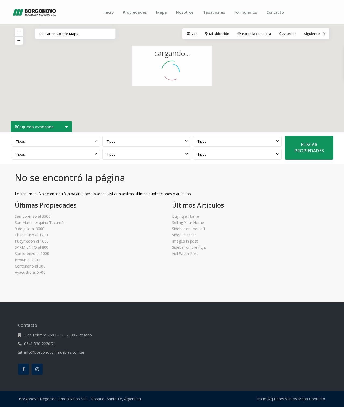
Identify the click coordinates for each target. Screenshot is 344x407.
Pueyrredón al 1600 (32, 241)
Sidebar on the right (189, 247)
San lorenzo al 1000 (32, 253)
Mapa (161, 12)
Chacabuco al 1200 (31, 234)
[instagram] (37, 369)
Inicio (108, 12)
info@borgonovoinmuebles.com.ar (54, 352)
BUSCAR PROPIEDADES (309, 148)
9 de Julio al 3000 (29, 228)
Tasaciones (214, 12)
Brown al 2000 (27, 259)
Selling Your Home (188, 222)
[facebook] (23, 369)
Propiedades (135, 12)
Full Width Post (185, 253)
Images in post (185, 241)
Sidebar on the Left (188, 228)
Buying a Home (185, 216)
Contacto (275, 12)
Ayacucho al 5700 (30, 272)
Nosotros (185, 12)
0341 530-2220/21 (40, 343)
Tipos (20, 141)
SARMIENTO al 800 (31, 247)
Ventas (291, 398)
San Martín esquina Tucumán (40, 222)
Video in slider (184, 234)
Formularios (245, 12)
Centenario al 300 (30, 266)
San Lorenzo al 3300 (33, 216)
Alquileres (275, 398)
